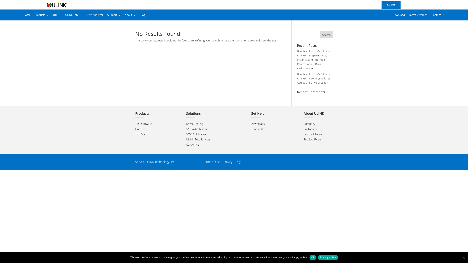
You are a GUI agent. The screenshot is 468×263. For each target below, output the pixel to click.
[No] (463, 257)
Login (391, 4)
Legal (238, 162)
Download (399, 15)
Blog (142, 15)
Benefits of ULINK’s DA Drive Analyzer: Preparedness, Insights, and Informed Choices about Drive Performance (314, 59)
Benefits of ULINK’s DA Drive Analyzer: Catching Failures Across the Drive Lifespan (314, 78)
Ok (313, 257)
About (128, 15)
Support (112, 15)
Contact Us (438, 15)
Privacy (227, 162)
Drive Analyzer (94, 15)
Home (27, 15)
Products (40, 15)
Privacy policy (328, 257)
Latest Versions (418, 15)
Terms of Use (211, 162)
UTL (55, 15)
